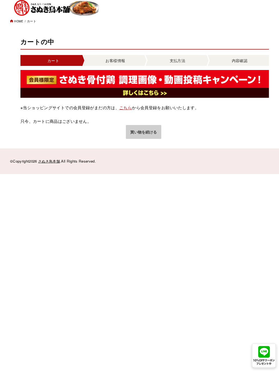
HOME (18, 21)
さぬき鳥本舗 (49, 161)
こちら (125, 107)
